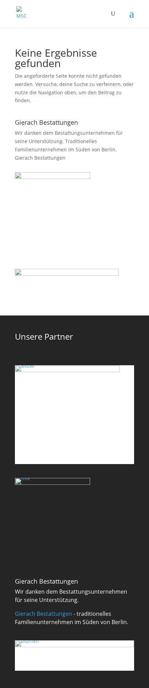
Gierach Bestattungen (40, 157)
